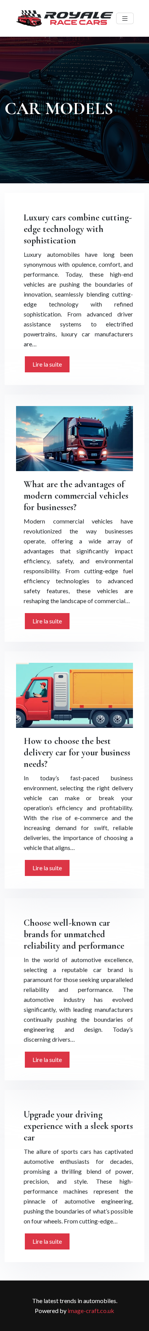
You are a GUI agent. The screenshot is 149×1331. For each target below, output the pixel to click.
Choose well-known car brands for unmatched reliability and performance (74, 934)
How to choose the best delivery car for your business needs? (77, 753)
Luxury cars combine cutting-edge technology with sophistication (78, 229)
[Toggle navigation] (125, 18)
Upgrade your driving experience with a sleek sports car (78, 1126)
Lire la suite (47, 364)
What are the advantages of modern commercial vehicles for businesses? (76, 496)
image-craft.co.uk (91, 1310)
